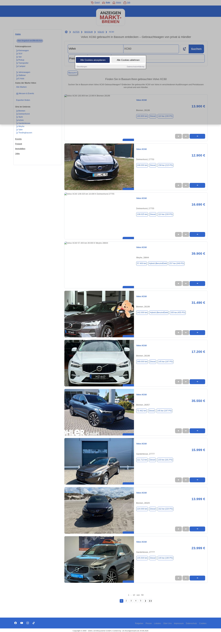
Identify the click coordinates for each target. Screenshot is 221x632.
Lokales (157, 623)
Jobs (17, 153)
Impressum (179, 623)
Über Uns (167, 623)
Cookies (202, 623)
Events (18, 139)
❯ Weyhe (20, 126)
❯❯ (150, 601)
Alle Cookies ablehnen (128, 60)
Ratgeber (139, 623)
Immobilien (20, 149)
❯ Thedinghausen (24, 133)
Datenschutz (191, 623)
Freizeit (18, 144)
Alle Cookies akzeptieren (92, 60)
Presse (149, 623)
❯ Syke (19, 129)
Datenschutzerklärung (135, 67)
